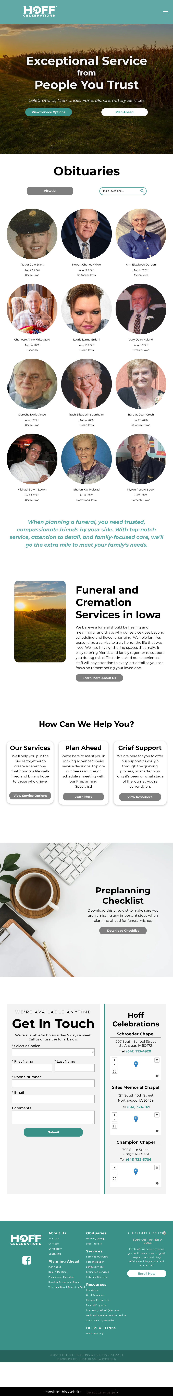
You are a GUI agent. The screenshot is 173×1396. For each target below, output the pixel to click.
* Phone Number (26, 1077)
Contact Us (54, 1253)
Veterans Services (97, 1276)
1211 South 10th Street (135, 1095)
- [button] (114, 1064)
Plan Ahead (54, 1266)
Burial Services (95, 1266)
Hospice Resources (97, 1300)
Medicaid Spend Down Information (106, 1315)
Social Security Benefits (100, 1320)
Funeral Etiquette (96, 1305)
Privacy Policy (67, 1359)
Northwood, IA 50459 (136, 1100)
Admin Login (107, 1359)
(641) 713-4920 (138, 1051)
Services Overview (97, 1256)
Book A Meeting (57, 1271)
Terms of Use (88, 1359)
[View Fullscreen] (114, 1071)
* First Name (22, 1061)
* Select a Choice (26, 1046)
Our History (55, 1248)
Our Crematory (94, 1333)
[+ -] (135, 1068)
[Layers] (157, 1060)
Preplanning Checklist (61, 1276)
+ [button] (114, 1060)
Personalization (95, 1261)
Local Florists (94, 1243)
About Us (53, 1238)
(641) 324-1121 (138, 1107)
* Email (18, 1092)
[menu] (165, 12)
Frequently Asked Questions (102, 1310)
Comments (21, 1108)
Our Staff (53, 1243)
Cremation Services (97, 1271)
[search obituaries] (142, 191)
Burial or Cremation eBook (63, 1282)
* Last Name (65, 1061)
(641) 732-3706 (138, 1160)
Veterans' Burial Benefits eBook (67, 1287)
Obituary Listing (95, 1238)
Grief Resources (95, 1295)
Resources (92, 1289)
